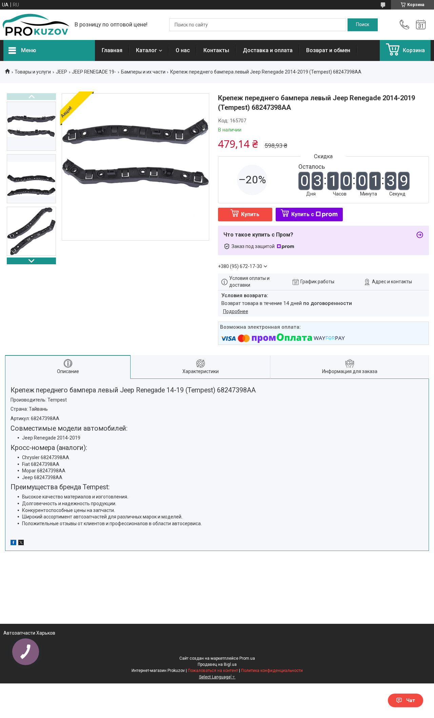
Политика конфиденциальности (272, 670)
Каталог (146, 50)
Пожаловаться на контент (213, 670)
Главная (112, 50)
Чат (410, 700)
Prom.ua (247, 658)
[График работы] (421, 25)
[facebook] (13, 543)
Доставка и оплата (268, 50)
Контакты (216, 50)
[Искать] (363, 24)
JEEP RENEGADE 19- (94, 72)
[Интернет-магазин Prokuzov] (36, 25)
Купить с (302, 214)
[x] (21, 543)
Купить (250, 214)
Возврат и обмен (328, 50)
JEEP (61, 72)
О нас (183, 50)
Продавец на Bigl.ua (217, 664)
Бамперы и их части (143, 72)
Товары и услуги (33, 72)
